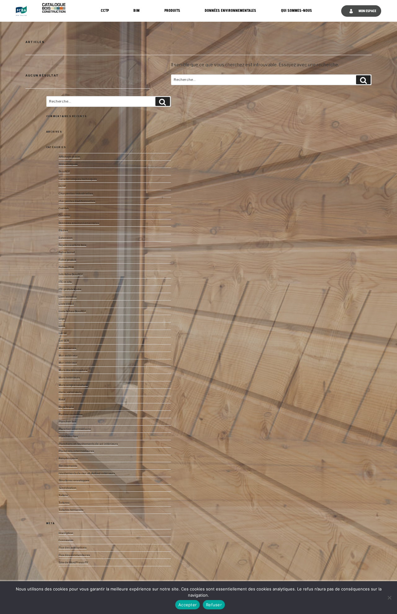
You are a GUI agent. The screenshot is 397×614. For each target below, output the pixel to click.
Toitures (64, 502)
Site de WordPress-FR (73, 562)
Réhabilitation (68, 458)
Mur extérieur (68, 355)
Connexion (66, 540)
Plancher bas (67, 421)
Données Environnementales (230, 10)
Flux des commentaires (74, 555)
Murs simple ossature (73, 385)
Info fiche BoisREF (71, 274)
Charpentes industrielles (76, 193)
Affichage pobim (69, 156)
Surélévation (67, 487)
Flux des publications (73, 547)
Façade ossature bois (72, 245)
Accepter (187, 604)
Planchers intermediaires (76, 451)
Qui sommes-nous (296, 10)
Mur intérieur (68, 362)
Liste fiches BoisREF (72, 311)
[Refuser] (389, 597)
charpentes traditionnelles (77, 201)
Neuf (62, 399)
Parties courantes (71, 414)
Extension (66, 237)
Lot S (62, 326)
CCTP (105, 10)
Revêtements (68, 465)
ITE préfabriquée (70, 289)
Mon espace (367, 11)
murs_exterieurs (70, 392)
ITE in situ (65, 281)
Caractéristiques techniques (78, 179)
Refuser (214, 604)
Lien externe (68, 296)
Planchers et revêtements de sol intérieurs (88, 443)
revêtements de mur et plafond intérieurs (87, 473)
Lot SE (63, 333)
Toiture (63, 495)
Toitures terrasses (71, 509)
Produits (172, 10)
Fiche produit (67, 259)
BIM (136, 10)
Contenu (64, 215)
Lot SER (64, 340)
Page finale (66, 407)
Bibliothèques (68, 164)
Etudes (63, 230)
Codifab (64, 208)
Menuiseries (67, 348)
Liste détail (66, 303)
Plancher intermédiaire (75, 429)
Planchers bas (68, 436)
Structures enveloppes (74, 480)
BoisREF (64, 171)
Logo (62, 318)
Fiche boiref (67, 252)
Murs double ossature (73, 370)
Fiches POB (66, 267)
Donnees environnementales (79, 223)
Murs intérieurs (69, 377)
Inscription (66, 533)
